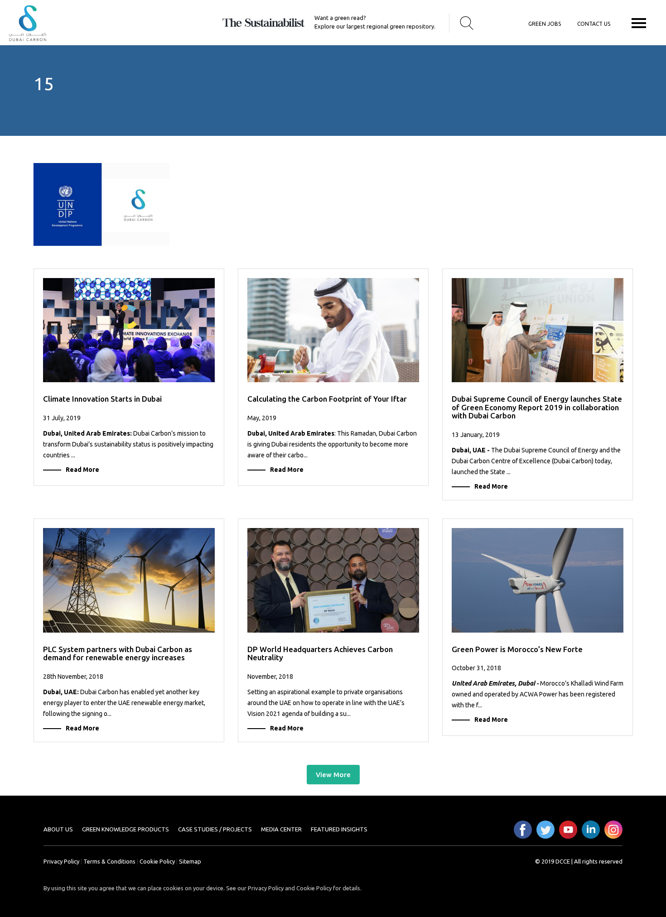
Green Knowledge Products (125, 829)
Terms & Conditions (109, 861)
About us (58, 829)
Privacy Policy (61, 861)
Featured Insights (339, 829)
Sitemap (190, 861)
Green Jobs (544, 24)
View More (333, 774)
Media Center (281, 829)
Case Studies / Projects (215, 829)
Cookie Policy (157, 861)
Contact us (593, 24)
